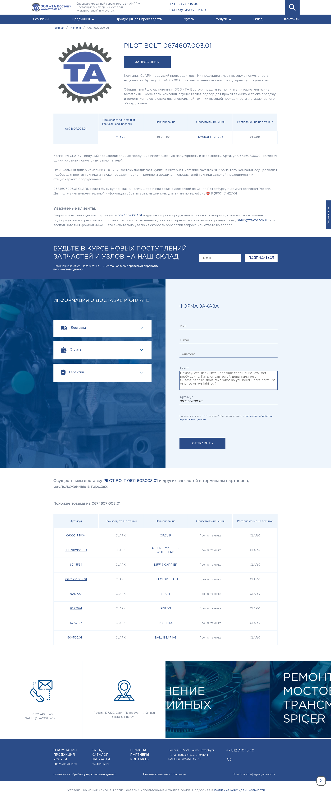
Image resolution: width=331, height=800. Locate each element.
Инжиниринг (65, 764)
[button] (292, 7)
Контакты (292, 19)
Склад (258, 19)
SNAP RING (165, 623)
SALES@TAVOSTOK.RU (187, 10)
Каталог (100, 754)
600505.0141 (75, 638)
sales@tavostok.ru (253, 220)
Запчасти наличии (101, 761)
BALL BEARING (165, 638)
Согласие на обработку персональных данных (84, 774)
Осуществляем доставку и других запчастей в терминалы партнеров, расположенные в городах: (151, 483)
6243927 (76, 623)
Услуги (221, 19)
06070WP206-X (76, 550)
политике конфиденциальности (239, 790)
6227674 (76, 608)
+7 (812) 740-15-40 (183, 4)
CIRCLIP (165, 536)
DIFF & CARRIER (165, 565)
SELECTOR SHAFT (166, 579)
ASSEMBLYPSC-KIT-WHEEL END (165, 550)
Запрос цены (147, 62)
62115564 (76, 565)
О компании (40, 19)
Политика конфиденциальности (254, 774)
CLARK (121, 137)
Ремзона (138, 750)
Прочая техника (210, 137)
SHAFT (165, 594)
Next (317, 721)
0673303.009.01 (76, 579)
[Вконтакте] (229, 757)
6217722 (76, 594)
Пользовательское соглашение (164, 774)
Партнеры (139, 754)
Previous (306, 721)
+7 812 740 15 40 (41, 714)
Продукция (81, 19)
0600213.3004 (76, 536)
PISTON (165, 608)
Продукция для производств (139, 19)
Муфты (189, 19)
